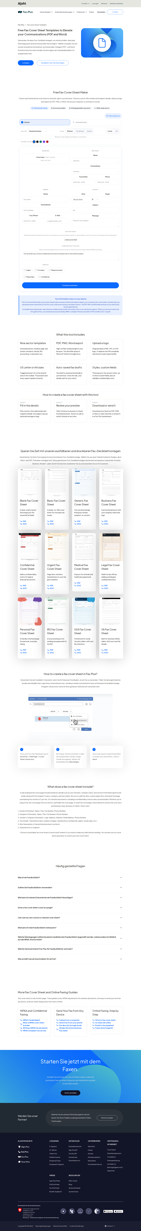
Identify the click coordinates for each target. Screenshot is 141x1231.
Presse (90, 1150)
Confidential (45, 277)
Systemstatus (73, 1191)
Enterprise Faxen (55, 1161)
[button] (85, 3)
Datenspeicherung (113, 1160)
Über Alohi (91, 1146)
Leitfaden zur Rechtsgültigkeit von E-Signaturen (115, 1167)
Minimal (70, 131)
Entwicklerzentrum (75, 1146)
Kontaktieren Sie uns (95, 1164)
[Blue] (34, 141)
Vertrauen (104, 3)
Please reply (30, 277)
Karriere (90, 1153)
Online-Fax (53, 1153)
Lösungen (95, 3)
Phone (107, 177)
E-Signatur (53, 1146)
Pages (107, 194)
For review (41, 270)
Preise (91, 12)
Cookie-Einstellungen (77, 1226)
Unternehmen (95, 166)
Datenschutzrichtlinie (60, 1226)
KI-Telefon (53, 1150)
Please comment (57, 270)
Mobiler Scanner (54, 1157)
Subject (95, 205)
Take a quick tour (114, 116)
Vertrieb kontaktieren (116, 3)
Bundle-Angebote (55, 1191)
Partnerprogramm (94, 1157)
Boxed (89, 131)
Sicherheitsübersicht (114, 1153)
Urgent (28, 270)
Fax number (83, 177)
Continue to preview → (70, 285)
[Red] (47, 141)
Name (95, 155)
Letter (110, 131)
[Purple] (44, 141)
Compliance (111, 1157)
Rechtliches (92, 1161)
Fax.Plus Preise (54, 1188)
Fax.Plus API (73, 1153)
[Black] (37, 141)
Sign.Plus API (73, 1150)
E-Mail (57, 215)
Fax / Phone (34, 215)
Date (83, 194)
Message (95, 216)
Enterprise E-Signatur (56, 1164)
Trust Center (111, 1150)
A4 (117, 131)
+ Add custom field (70, 240)
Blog (70, 1184)
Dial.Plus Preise (54, 1184)
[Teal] (40, 141)
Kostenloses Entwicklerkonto (74, 1158)
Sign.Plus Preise (54, 1181)
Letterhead (80, 131)
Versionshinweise (74, 1188)
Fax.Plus (21, 25)
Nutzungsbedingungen (43, 1226)
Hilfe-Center (73, 1181)
